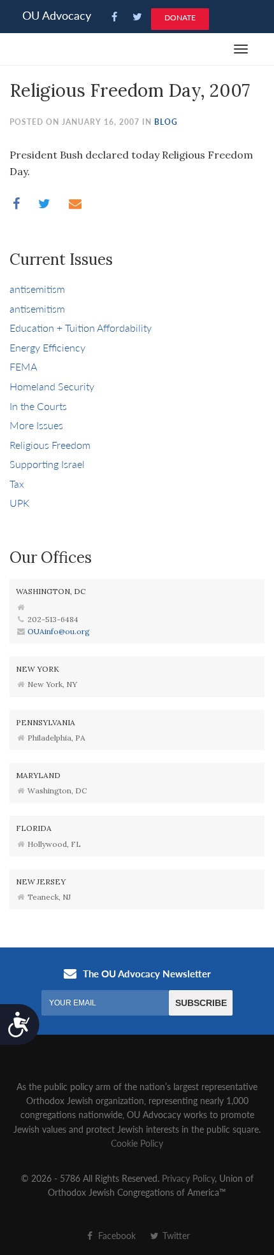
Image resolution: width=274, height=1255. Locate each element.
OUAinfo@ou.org (58, 631)
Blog (166, 122)
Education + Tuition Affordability (81, 327)
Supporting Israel (47, 464)
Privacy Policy (188, 1178)
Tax (17, 483)
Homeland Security (52, 386)
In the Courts (38, 406)
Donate (180, 17)
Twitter (175, 1235)
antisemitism (37, 288)
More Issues (36, 425)
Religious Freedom (50, 444)
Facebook (116, 1235)
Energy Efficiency (47, 347)
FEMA (23, 366)
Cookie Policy (137, 1143)
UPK (19, 502)
